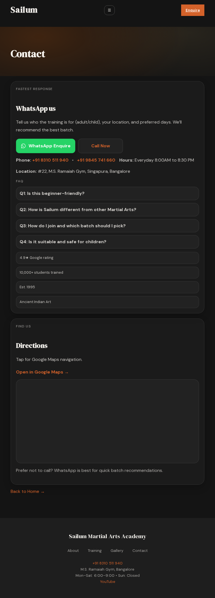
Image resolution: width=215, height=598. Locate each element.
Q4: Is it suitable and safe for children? (63, 242)
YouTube (107, 581)
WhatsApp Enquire (50, 146)
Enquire (193, 10)
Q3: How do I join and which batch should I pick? (73, 226)
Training (95, 550)
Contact (140, 550)
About (73, 550)
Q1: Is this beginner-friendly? (52, 193)
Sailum (24, 10)
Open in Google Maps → (42, 372)
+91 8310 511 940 (50, 160)
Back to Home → (28, 491)
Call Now (100, 146)
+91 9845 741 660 (96, 160)
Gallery (117, 550)
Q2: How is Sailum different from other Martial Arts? (78, 209)
